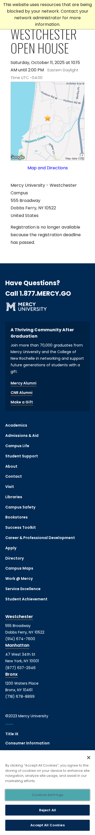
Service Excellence (23, 588)
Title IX (11, 734)
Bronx (11, 674)
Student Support (21, 456)
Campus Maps (19, 568)
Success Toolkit (20, 527)
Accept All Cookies (47, 825)
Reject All (47, 810)
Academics (16, 425)
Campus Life (17, 445)
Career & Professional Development (40, 537)
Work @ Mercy (19, 578)
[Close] (88, 757)
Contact (13, 476)
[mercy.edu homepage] (26, 308)
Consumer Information (27, 743)
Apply (10, 548)
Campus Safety (20, 507)
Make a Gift (22, 402)
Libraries (13, 497)
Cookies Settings (47, 794)
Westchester (19, 617)
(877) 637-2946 (20, 667)
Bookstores (16, 517)
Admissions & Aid (22, 435)
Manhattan (17, 645)
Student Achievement (26, 599)
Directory (14, 558)
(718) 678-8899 (20, 696)
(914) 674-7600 (20, 638)
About (11, 466)
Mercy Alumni (23, 383)
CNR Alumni (21, 392)
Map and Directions (47, 168)
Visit (9, 486)
